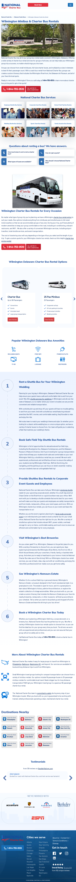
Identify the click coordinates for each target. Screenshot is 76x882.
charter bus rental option (62, 217)
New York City (44, 845)
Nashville (30, 875)
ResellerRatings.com (45, 768)
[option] (20, 299)
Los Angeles (31, 870)
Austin (29, 845)
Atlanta (29, 842)
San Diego (42, 859)
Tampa (41, 870)
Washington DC (35, 664)
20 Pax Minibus (15, 296)
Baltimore (25, 664)
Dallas (29, 856)
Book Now (38, 5)
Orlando (42, 848)
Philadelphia (17, 664)
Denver (29, 859)
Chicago (30, 853)
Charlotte (30, 850)
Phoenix (42, 853)
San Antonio (43, 856)
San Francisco (44, 861)
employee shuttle (66, 490)
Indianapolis (31, 864)
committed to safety (44, 693)
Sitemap (55, 843)
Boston (29, 848)
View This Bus (13, 322)
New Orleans (43, 842)
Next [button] (74, 298)
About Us (56, 838)
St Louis (42, 867)
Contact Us (65, 838)
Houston (30, 861)
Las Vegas (30, 867)
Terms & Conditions (60, 840)
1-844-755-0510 (15, 89)
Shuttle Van (50, 296)
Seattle (41, 864)
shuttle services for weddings (41, 399)
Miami (29, 873)
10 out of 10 (68, 867)
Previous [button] (1, 298)
